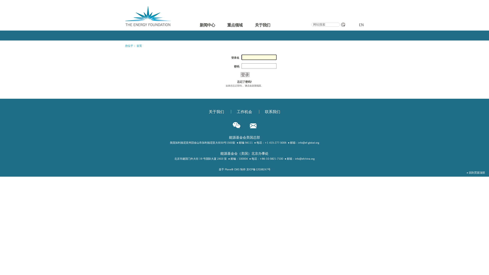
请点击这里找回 (253, 85)
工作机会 (244, 112)
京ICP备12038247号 (258, 169)
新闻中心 (207, 24)
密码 (236, 66)
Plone (228, 169)
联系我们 (272, 112)
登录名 (235, 57)
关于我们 (262, 24)
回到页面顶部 (476, 172)
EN (361, 25)
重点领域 (235, 24)
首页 (139, 46)
